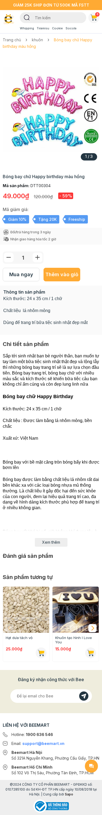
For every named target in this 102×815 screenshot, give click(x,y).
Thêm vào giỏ (61, 274)
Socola (71, 28)
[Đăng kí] (84, 696)
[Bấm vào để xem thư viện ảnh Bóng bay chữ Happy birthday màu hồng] (51, 110)
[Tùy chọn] (41, 652)
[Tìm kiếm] (27, 17)
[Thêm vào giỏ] (90, 652)
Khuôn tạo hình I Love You (73, 639)
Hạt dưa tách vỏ (19, 637)
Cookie (57, 28)
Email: (37, 743)
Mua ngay (21, 274)
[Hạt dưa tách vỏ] (26, 610)
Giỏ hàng (97, 14)
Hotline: (32, 734)
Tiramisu (43, 28)
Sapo (69, 794)
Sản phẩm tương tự (28, 577)
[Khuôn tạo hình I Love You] (75, 610)
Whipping (27, 28)
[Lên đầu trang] (91, 808)
